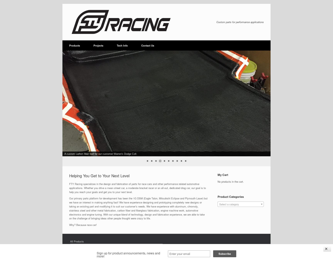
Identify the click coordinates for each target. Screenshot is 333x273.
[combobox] (241, 204)
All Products (77, 241)
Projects (98, 45)
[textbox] (241, 204)
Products (74, 45)
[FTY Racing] (120, 22)
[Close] (327, 249)
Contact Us (147, 45)
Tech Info (122, 45)
